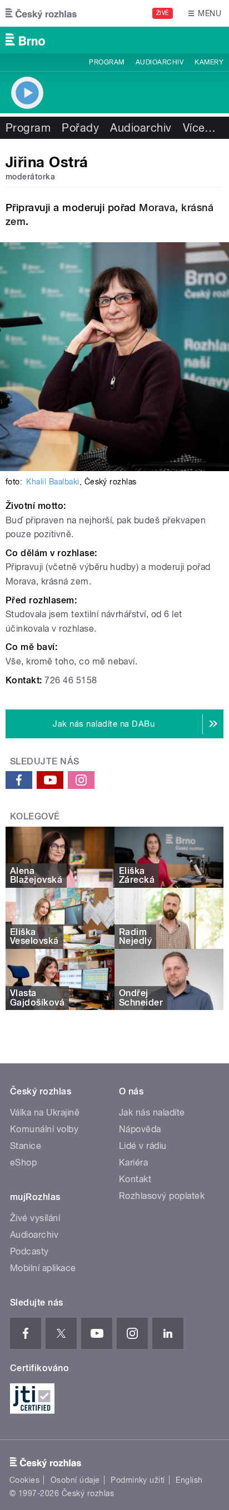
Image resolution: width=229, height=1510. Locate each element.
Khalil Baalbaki (52, 481)
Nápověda (140, 1129)
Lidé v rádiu (143, 1146)
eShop (23, 1162)
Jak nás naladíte (152, 1112)
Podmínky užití (138, 1480)
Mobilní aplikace (43, 1268)
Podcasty (29, 1251)
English (189, 1480)
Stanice (25, 1146)
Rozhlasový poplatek (162, 1196)
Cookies (24, 1480)
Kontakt (135, 1179)
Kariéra (133, 1162)
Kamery (209, 62)
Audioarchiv (159, 62)
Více (199, 127)
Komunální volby (44, 1129)
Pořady (80, 127)
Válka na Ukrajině (44, 1112)
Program (106, 62)
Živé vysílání (35, 1218)
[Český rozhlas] (41, 13)
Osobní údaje (75, 1480)
